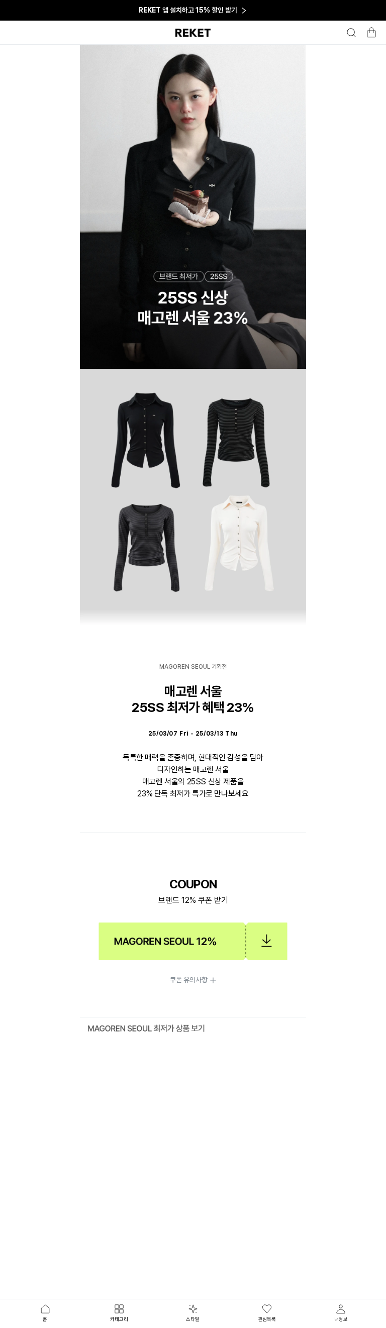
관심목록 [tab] (267, 1319)
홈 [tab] (45, 1319)
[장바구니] (370, 35)
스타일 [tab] (193, 1319)
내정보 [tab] (341, 1319)
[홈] (193, 33)
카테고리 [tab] (119, 1319)
